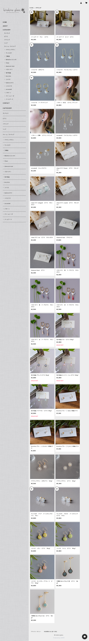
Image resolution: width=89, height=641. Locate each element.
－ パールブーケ (8, 99)
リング (5, 43)
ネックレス (7, 33)
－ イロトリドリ (8, 69)
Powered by (57, 637)
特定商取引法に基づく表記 (50, 631)
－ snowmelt (8, 89)
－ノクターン (7, 92)
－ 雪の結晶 (7, 73)
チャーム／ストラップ (10, 46)
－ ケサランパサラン (9, 49)
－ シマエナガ (8, 86)
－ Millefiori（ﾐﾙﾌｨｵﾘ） (10, 59)
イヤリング (7, 39)
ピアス (6, 36)
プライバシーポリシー (36, 631)
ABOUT (5, 26)
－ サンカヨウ (8, 53)
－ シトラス (7, 79)
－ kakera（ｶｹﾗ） (9, 82)
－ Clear (6, 63)
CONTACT (6, 103)
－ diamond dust (9, 66)
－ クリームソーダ (9, 96)
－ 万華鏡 (7, 56)
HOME (31, 8)
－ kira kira (7, 76)
